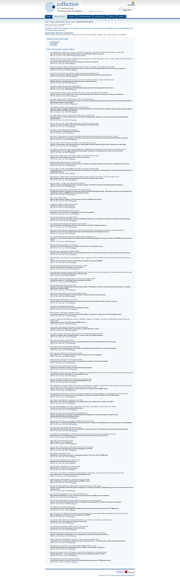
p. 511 (73, 22)
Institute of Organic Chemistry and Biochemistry (123, 575)
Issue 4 (68, 22)
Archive (52, 22)
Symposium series (84, 16)
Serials (71, 16)
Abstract (75, 55)
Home (49, 16)
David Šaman (59, 33)
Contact (121, 16)
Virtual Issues (100, 16)
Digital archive (60, 16)
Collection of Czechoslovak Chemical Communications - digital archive (66, 1)
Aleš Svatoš (69, 33)
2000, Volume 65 (59, 22)
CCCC (46, 22)
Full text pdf (81, 55)
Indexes (112, 16)
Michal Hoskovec (50, 33)
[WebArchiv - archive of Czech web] (120, 573)
